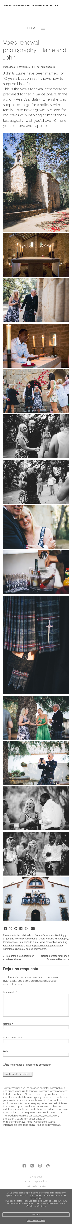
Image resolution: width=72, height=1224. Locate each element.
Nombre (8, 1023)
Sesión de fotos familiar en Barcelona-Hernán (55, 957)
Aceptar (36, 1214)
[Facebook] (24, 1166)
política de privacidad (38, 1064)
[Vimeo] (32, 1166)
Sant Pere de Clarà (29, 941)
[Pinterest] (48, 1166)
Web (5, 1051)
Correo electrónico (13, 1037)
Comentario (10, 992)
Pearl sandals (10, 941)
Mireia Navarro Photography (53, 938)
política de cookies (36, 1186)
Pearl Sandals (27, 99)
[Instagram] (40, 1166)
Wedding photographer (27, 945)
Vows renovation (48, 941)
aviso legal (36, 1176)
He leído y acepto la (28, 1064)
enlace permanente (36, 948)
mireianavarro (48, 66)
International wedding (26, 938)
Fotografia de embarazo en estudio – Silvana (18, 957)
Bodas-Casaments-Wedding (50, 935)
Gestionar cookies (36, 1220)
